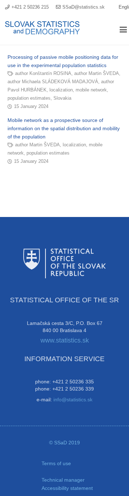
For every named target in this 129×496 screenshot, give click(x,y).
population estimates (29, 98)
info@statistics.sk (72, 399)
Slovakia (62, 98)
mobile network (91, 90)
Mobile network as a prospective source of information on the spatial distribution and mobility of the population (64, 128)
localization (61, 90)
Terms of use (56, 463)
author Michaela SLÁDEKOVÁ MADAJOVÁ (53, 81)
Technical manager (63, 480)
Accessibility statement (67, 488)
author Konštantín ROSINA (43, 73)
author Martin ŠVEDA (96, 73)
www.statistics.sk (64, 340)
